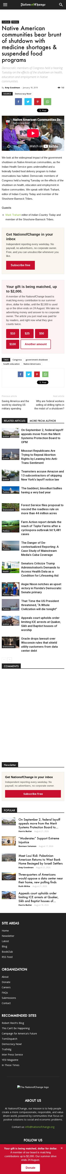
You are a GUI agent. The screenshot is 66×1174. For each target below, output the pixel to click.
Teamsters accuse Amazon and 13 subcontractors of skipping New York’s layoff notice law (42, 475)
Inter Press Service (12, 1054)
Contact (6, 1003)
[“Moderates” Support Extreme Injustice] (9, 841)
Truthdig (6, 1049)
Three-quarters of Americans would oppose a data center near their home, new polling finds (40, 878)
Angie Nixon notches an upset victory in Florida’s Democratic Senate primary (41, 588)
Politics (15, 22)
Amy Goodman (12, 87)
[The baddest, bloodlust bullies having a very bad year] (10, 490)
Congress (17, 359)
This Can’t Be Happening (16, 1028)
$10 (12, 333)
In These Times (10, 1065)
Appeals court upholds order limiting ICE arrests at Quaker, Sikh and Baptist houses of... (38, 897)
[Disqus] (33, 717)
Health (6, 571)
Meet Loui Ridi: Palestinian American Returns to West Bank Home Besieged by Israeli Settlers (40, 859)
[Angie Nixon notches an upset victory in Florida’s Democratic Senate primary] (10, 589)
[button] (61, 4)
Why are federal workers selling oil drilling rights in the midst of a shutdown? (49, 405)
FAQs (5, 992)
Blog (4, 946)
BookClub (7, 951)
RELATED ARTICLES (14, 420)
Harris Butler (25, 831)
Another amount (36, 344)
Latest (5, 941)
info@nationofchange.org (39, 1127)
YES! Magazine (10, 1059)
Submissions (9, 997)
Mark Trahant (13, 214)
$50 (41, 333)
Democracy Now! (23, 93)
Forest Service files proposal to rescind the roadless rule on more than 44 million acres (42, 509)
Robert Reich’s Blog (13, 1023)
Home (5, 930)
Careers (6, 987)
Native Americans (32, 364)
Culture (6, 22)
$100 (13, 344)
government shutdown (37, 359)
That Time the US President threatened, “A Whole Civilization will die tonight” (40, 605)
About (5, 976)
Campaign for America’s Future (19, 1033)
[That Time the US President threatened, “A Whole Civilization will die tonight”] (10, 605)
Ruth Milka (24, 886)
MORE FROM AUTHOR (43, 420)
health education (11, 364)
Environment (8, 510)
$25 (27, 333)
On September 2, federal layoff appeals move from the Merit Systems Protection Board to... (39, 823)
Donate (6, 982)
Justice (6, 436)
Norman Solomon (27, 846)
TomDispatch (9, 1038)
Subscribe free (20, 265)
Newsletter (8, 936)
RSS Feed (7, 957)
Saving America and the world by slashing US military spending (15, 405)
